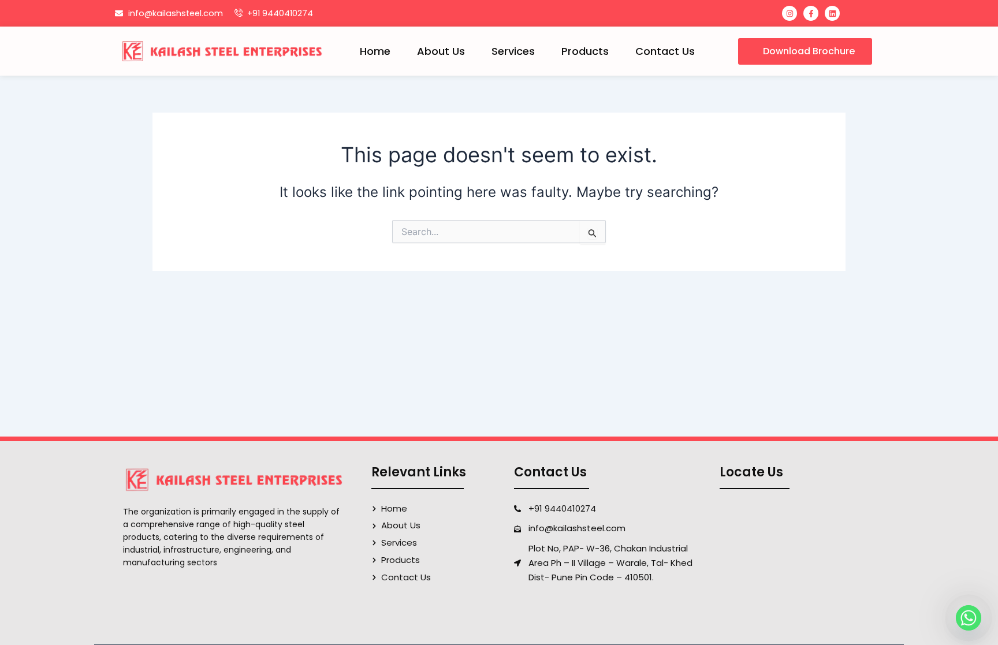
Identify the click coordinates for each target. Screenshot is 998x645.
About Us (441, 51)
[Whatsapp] (968, 618)
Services (513, 51)
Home (375, 51)
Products (585, 51)
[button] (805, 51)
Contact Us (665, 51)
